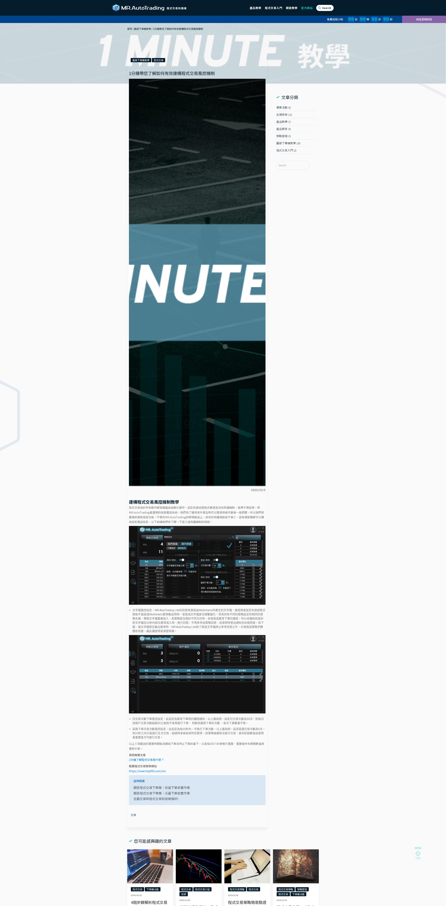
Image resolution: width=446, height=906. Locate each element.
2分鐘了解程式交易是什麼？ (146, 760)
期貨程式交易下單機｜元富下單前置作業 (161, 793)
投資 (183, 894)
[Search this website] (290, 165)
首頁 (129, 28)
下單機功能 (153, 889)
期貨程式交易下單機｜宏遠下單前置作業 (161, 787)
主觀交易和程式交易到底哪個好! (155, 798)
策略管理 (281, 136)
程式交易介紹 (202, 889)
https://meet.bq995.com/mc (147, 771)
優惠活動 (281, 107)
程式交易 (158, 60)
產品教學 (281, 122)
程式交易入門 (284, 150)
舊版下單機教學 (142, 28)
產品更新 (281, 129)
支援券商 (281, 114)
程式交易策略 (237, 889)
